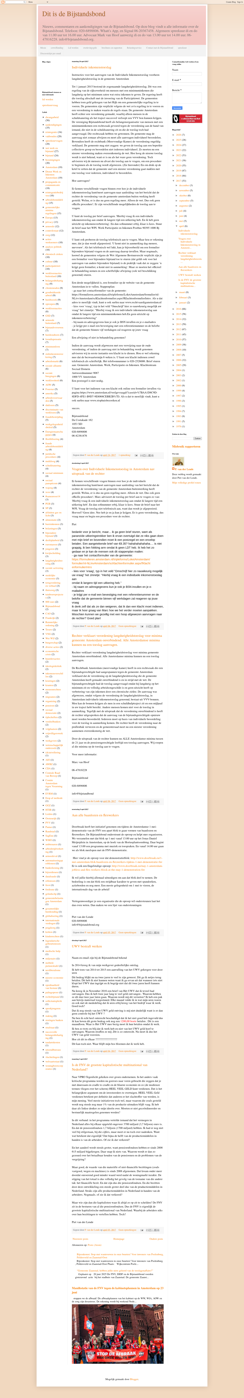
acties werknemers (51, 240)
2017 (179, 180)
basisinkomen (52, 524)
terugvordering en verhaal (52, 584)
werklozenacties (53, 308)
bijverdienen (51, 872)
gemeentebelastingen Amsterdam (54, 899)
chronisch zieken (54, 254)
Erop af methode (54, 798)
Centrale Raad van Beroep (52, 774)
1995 (179, 406)
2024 (179, 145)
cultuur (49, 261)
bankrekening (52, 867)
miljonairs (50, 958)
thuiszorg (50, 590)
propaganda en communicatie (52, 183)
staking (49, 1015)
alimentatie (51, 519)
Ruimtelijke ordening (51, 623)
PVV (48, 822)
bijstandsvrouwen (54, 327)
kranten (49, 685)
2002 (179, 380)
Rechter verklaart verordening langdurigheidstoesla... (190, 257)
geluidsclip (51, 893)
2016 (179, 308)
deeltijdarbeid (52, 540)
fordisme (49, 889)
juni (181, 215)
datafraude (50, 876)
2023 (179, 150)
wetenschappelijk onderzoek (54, 746)
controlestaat (51, 230)
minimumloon (52, 346)
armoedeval (51, 856)
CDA (48, 768)
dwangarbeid (52, 117)
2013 (179, 324)
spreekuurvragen (53, 140)
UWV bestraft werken (87, 946)
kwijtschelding (52, 553)
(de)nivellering (52, 752)
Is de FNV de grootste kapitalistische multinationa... (189, 283)
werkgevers (51, 740)
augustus (184, 205)
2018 (179, 175)
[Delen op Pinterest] (152, 455)
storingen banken (54, 1020)
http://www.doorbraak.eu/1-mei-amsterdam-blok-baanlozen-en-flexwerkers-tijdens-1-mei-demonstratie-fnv (117, 860)
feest (47, 885)
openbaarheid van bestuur (52, 986)
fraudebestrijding (54, 416)
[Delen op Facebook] (149, 455)
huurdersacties (52, 658)
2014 (179, 319)
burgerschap (51, 642)
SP (46, 508)
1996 (179, 400)
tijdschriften (51, 717)
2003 (179, 375)
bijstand (49, 155)
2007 (179, 354)
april (182, 226)
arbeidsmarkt (52, 361)
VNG (48, 634)
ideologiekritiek (53, 666)
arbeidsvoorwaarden (53, 399)
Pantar (48, 827)
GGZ (48, 805)
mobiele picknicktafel (52, 964)
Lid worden (73, 47)
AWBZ (49, 764)
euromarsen (51, 544)
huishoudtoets (52, 334)
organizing (50, 701)
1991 (179, 421)
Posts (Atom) (94, 1245)
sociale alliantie (53, 365)
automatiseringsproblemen (54, 862)
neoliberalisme (52, 970)
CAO (48, 613)
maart (182, 292)
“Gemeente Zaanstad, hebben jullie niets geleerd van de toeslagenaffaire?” (115, 1270)
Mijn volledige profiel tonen (186, 482)
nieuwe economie (54, 977)
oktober (183, 195)
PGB (47, 503)
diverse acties (52, 647)
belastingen (51, 528)
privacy (49, 222)
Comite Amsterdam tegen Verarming (53, 783)
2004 (179, 370)
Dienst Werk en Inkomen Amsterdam (53, 174)
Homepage (118, 1238)
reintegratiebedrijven (54, 194)
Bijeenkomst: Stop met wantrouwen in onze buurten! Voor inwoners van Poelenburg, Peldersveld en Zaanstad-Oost (120, 1255)
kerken (48, 932)
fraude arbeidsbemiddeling (54, 446)
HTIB (48, 809)
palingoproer (51, 992)
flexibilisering (52, 439)
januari (183, 302)
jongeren (49, 548)
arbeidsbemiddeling (54, 201)
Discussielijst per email (50, 53)
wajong (49, 487)
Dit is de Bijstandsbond (73, 13)
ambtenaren (51, 844)
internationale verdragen (52, 922)
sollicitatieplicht (53, 1001)
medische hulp (52, 951)
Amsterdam (51, 167)
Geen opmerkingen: (128, 626)
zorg (47, 235)
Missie (43, 47)
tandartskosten (52, 1042)
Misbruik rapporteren (186, 446)
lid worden (47, 99)
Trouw (48, 629)
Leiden (49, 814)
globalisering (52, 916)
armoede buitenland (50, 321)
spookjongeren (52, 1008)
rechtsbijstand (52, 996)
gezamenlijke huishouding (52, 910)
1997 (179, 395)
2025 (179, 139)
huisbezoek (51, 299)
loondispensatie (53, 339)
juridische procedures (51, 455)
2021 (179, 160)
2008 (179, 349)
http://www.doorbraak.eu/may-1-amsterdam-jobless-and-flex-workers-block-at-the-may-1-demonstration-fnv (117, 868)
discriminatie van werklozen (54, 411)
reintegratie (51, 132)
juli (181, 210)
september (184, 200)
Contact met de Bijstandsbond (159, 47)
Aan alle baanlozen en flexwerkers (95, 815)
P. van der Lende (184, 469)
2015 (179, 314)
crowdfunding (57, 47)
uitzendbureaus (53, 1049)
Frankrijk (50, 618)
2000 (179, 385)
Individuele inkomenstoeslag (91, 67)
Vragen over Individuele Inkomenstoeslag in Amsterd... (189, 243)
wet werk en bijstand (51, 149)
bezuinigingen (52, 159)
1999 (179, 390)
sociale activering (54, 568)
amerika (49, 393)
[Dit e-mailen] (141, 455)
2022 (179, 155)
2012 (179, 329)
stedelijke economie (50, 576)
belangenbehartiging (54, 282)
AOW (48, 384)
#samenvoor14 (52, 496)
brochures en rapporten (112, 47)
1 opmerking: (125, 455)
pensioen (50, 705)
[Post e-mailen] (136, 455)
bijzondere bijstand (50, 534)
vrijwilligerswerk (54, 733)
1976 (179, 426)
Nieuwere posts (80, 1238)
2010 (179, 339)
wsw (47, 492)
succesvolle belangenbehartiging (54, 1035)
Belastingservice (134, 47)
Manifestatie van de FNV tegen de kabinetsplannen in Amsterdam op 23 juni (118, 1290)
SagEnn (49, 835)
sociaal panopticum (51, 482)
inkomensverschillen (54, 675)
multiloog (50, 461)
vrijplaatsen (51, 728)
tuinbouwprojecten (54, 596)
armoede (49, 226)
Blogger (134, 1379)
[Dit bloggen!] (144, 455)
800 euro (50, 601)
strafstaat (50, 1027)
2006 (179, 360)
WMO (48, 840)
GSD (48, 315)
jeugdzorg (50, 927)
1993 (179, 416)
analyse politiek (53, 246)
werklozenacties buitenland (53, 274)
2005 (179, 365)
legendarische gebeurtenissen (53, 942)
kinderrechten (52, 936)
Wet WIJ (50, 638)
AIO (47, 759)
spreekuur (182, 47)
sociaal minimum (54, 473)
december (184, 185)
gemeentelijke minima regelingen (52, 210)
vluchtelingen (52, 1057)
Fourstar (49, 389)
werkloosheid (52, 380)
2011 (179, 334)
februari (183, 297)
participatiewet (52, 265)
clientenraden (52, 288)
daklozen (50, 405)
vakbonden (51, 136)
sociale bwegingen (50, 374)
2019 (179, 170)
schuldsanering (53, 465)
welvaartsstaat (52, 1061)
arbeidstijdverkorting (54, 850)
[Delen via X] (147, 455)
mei (181, 221)
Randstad (50, 831)
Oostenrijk (50, 818)
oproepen (50, 304)
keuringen (50, 680)
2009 (179, 344)
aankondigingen (53, 124)
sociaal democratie (51, 711)
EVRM (49, 793)
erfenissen (50, 880)
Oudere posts (156, 1238)
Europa (49, 217)
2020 (179, 165)
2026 (179, 134)
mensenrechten (53, 689)
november (184, 190)
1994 (179, 411)
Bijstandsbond (52, 606)
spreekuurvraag (50, 105)
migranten (50, 696)
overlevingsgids (90, 47)
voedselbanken (52, 721)
